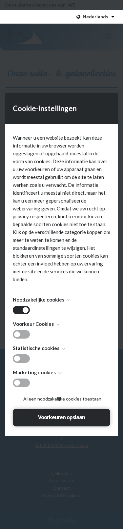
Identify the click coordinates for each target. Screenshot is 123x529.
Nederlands (95, 16)
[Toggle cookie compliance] (21, 334)
